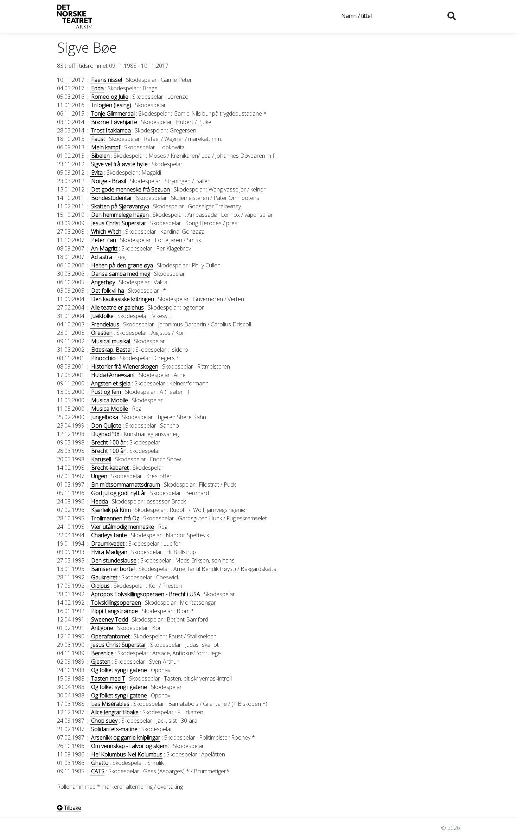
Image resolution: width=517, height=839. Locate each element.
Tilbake (72, 808)
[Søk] (451, 15)
